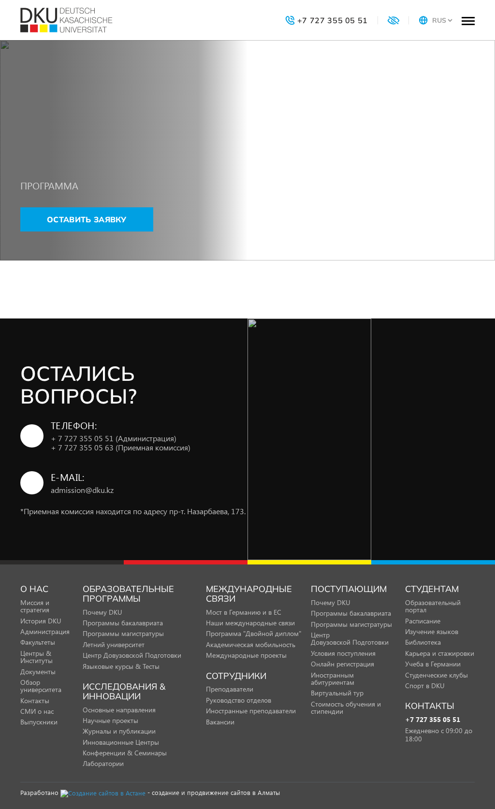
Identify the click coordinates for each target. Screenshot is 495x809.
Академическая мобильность (250, 644)
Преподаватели (229, 688)
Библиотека (423, 642)
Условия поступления (343, 653)
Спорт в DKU (425, 685)
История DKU (40, 620)
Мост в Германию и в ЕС (243, 612)
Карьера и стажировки (439, 653)
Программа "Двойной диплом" (253, 633)
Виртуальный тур (337, 692)
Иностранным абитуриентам (332, 678)
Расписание (422, 620)
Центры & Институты (36, 657)
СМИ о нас (37, 711)
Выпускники (39, 721)
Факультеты (37, 642)
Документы (38, 671)
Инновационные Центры (121, 742)
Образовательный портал (433, 606)
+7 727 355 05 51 (432, 720)
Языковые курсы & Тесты (121, 666)
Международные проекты (246, 655)
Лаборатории (103, 763)
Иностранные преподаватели (251, 710)
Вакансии (220, 721)
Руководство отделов (238, 700)
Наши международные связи (250, 622)
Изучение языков (431, 631)
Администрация (45, 631)
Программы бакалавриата (123, 622)
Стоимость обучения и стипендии (346, 707)
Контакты (34, 700)
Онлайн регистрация (342, 663)
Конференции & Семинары (125, 752)
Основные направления (119, 709)
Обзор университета (40, 686)
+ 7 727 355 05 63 (120, 447)
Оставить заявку (87, 219)
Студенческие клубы (436, 674)
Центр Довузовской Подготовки (132, 655)
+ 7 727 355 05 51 (113, 438)
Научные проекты (110, 720)
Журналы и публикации (119, 731)
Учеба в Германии (433, 663)
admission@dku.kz (82, 489)
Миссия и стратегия (34, 606)
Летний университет (114, 644)
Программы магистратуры (123, 633)
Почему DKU (102, 612)
